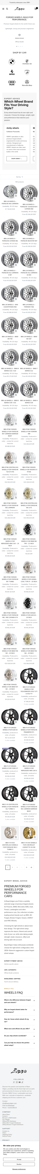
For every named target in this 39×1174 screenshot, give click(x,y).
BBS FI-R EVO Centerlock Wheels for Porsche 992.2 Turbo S (10, 846)
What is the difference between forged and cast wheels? (17, 1001)
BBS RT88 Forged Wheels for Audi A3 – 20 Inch (29, 615)
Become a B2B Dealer (9, 1118)
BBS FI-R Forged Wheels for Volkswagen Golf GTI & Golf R (29, 690)
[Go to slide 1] (16, 46)
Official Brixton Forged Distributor (12, 1124)
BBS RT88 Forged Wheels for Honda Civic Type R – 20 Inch (29, 579)
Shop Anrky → (16, 158)
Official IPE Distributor (9, 1121)
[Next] (31, 867)
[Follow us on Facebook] (14, 1082)
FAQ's (4, 1133)
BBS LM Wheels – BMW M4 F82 (10, 338)
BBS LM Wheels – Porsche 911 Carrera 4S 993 (29, 273)
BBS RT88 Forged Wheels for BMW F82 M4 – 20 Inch (29, 651)
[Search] (7, 9)
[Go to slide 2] (18, 46)
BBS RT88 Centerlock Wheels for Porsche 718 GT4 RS (10, 470)
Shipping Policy (7, 1134)
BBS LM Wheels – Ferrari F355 (29, 306)
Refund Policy (6, 1136)
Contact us (5, 1131)
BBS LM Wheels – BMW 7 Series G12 (29, 369)
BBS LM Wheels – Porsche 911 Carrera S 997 (10, 273)
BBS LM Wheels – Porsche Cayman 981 (10, 240)
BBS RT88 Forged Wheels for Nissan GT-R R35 (29, 470)
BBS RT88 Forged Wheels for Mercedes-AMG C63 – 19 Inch (10, 542)
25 (26, 867)
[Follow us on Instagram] (16, 1082)
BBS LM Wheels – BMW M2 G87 (29, 338)
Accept (19, 1159)
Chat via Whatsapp (8, 1105)
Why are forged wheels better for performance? (15, 1011)
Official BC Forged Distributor (11, 1123)
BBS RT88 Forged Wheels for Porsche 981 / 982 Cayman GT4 (10, 615)
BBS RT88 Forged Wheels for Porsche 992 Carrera (10, 505)
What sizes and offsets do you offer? (17, 1028)
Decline (19, 1164)
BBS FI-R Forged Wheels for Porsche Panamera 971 (29, 730)
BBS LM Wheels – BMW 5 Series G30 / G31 (10, 401)
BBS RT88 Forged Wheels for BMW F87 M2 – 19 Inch (10, 687)
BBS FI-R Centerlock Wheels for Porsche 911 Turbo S (10, 807)
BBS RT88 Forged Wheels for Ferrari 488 (29, 431)
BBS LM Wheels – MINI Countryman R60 (10, 306)
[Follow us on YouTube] (19, 1082)
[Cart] (35, 9)
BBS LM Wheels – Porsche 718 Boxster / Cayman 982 (29, 207)
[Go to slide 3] (20, 46)
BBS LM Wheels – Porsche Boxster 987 (29, 240)
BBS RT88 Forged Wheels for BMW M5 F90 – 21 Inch (29, 541)
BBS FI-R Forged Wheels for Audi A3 (10, 729)
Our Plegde (6, 1119)
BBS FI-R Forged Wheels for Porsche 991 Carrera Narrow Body (29, 808)
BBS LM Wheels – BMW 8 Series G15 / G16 (10, 369)
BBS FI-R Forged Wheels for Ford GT (10, 767)
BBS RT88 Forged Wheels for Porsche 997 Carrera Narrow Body (10, 432)
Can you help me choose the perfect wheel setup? (16, 1044)
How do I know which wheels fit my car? (16, 1020)
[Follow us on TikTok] (22, 1082)
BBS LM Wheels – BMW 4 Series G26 (29, 401)
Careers (5, 1116)
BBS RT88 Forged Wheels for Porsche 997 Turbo (10, 579)
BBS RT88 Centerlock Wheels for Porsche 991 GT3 (29, 505)
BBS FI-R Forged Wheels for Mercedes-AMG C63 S (29, 768)
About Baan (6, 1114)
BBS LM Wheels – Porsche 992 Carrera (10, 202)
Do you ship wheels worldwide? (15, 1036)
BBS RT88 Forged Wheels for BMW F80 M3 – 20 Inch (10, 651)
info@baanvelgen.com (9, 1103)
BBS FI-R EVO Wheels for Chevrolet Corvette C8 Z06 (29, 845)
